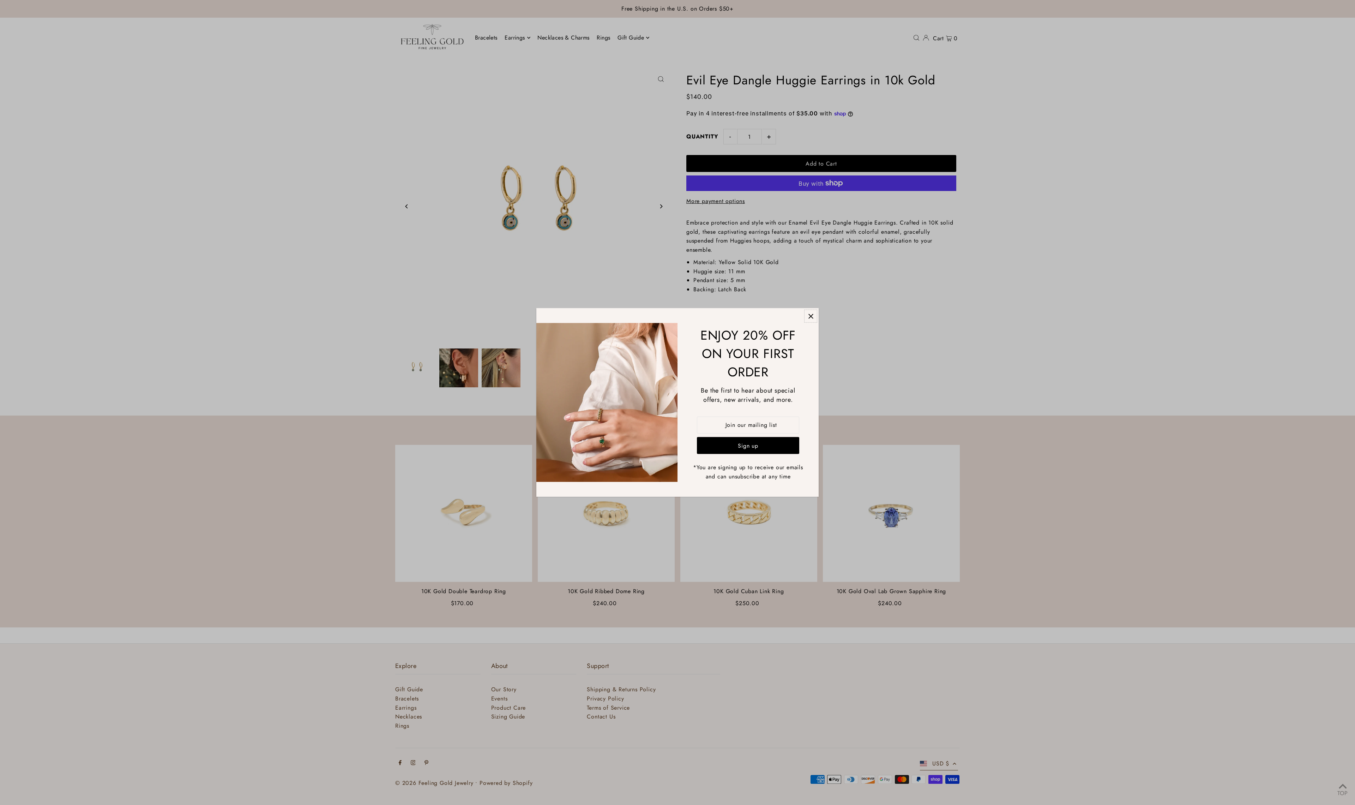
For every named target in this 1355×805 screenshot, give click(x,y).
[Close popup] (811, 316)
